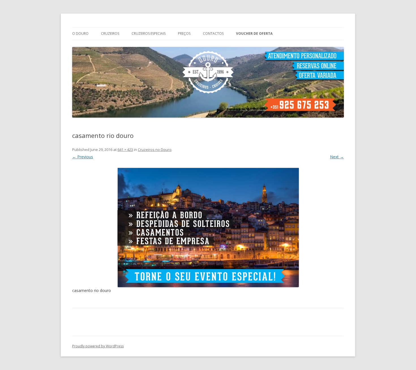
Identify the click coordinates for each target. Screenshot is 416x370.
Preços (184, 33)
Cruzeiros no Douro (154, 149)
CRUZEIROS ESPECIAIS (149, 33)
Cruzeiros (110, 33)
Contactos (213, 33)
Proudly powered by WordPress (98, 346)
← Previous (82, 156)
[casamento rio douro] (208, 227)
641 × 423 (125, 149)
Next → (337, 156)
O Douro (80, 33)
